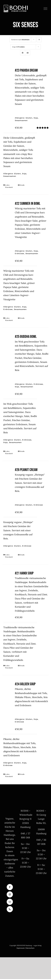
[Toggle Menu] (45, 8)
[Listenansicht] (27, 52)
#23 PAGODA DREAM (26, 70)
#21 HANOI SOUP (24, 573)
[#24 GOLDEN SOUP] (7, 686)
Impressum (21, 948)
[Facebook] (10, 887)
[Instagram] (10, 894)
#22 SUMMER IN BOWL (27, 203)
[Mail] (10, 902)
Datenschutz (30, 948)
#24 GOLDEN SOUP (25, 684)
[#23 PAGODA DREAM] (7, 73)
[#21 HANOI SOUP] (7, 576)
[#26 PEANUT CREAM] (7, 472)
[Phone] (10, 909)
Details (22, 185)
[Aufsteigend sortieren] (39, 39)
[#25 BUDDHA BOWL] (7, 339)
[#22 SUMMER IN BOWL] (7, 206)
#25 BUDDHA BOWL (26, 336)
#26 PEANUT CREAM (26, 470)
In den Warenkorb (9, 186)
